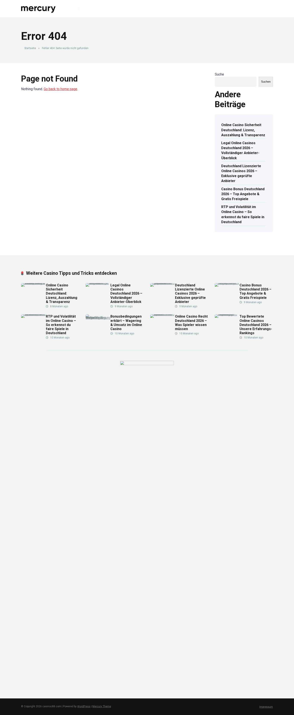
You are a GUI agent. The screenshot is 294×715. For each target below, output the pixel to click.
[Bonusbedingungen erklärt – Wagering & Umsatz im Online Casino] (98, 318)
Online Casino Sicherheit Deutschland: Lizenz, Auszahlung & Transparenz (243, 130)
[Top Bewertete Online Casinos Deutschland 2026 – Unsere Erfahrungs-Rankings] (227, 314)
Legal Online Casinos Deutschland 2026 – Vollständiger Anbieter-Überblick (240, 150)
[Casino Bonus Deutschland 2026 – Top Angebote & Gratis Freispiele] (227, 283)
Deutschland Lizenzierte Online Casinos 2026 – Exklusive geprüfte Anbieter (241, 173)
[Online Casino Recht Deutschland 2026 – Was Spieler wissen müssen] (162, 314)
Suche (219, 74)
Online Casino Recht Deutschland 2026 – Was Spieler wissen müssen (191, 322)
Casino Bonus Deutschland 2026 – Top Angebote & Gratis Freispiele (243, 194)
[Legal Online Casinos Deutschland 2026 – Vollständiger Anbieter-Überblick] (98, 283)
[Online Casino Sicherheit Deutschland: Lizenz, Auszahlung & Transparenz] (33, 283)
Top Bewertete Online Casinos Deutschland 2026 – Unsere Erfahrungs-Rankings (256, 324)
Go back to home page (60, 89)
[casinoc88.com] (38, 7)
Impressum (266, 706)
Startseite (30, 48)
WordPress (83, 706)
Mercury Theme (101, 706)
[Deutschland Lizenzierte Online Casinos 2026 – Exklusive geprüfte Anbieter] (162, 283)
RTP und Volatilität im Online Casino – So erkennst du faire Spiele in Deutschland (242, 214)
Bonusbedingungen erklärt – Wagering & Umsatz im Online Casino (126, 322)
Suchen (266, 81)
